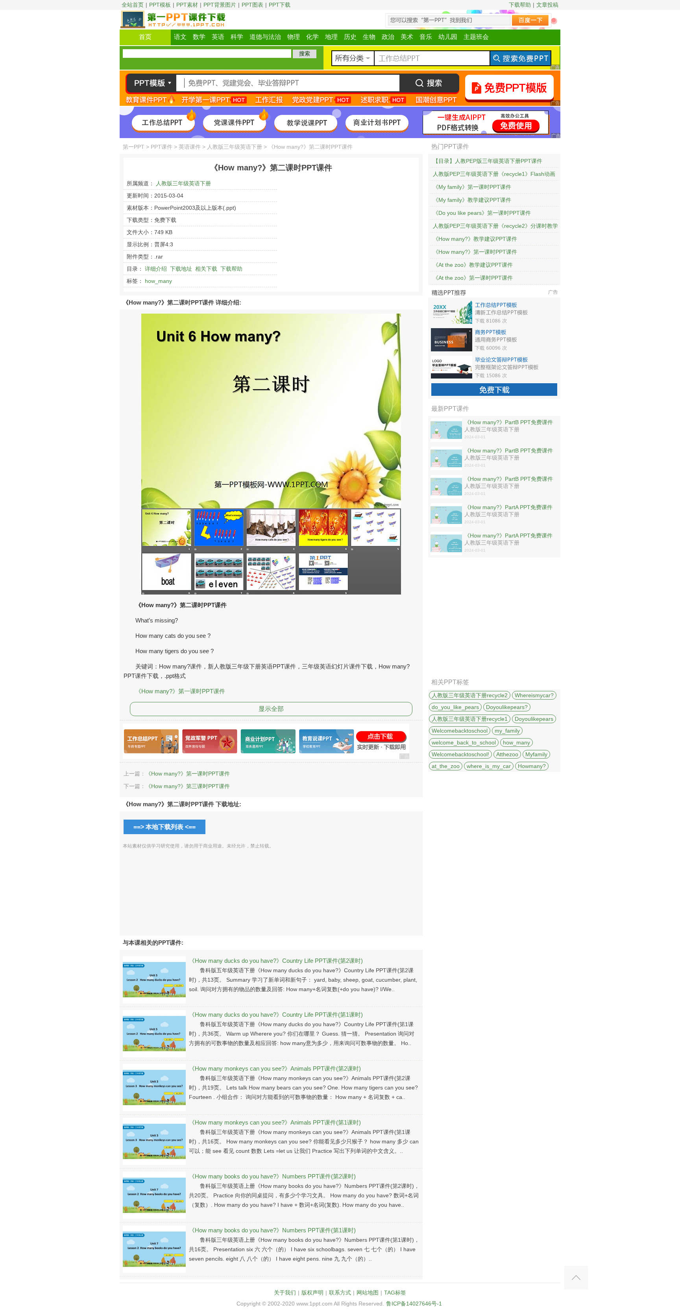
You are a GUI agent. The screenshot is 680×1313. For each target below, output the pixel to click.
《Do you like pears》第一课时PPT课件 (482, 213)
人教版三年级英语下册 (234, 147)
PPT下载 (279, 5)
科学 (237, 36)
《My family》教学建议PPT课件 (472, 200)
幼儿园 (447, 36)
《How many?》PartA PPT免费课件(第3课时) (508, 507)
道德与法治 (265, 36)
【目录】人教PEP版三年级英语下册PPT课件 (487, 161)
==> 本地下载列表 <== (164, 827)
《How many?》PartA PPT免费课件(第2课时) (508, 535)
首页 (145, 36)
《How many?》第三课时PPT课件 (188, 786)
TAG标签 (395, 1292)
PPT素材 (187, 5)
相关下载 (206, 269)
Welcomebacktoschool (460, 731)
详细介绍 (156, 269)
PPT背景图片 (219, 5)
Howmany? (532, 766)
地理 (331, 36)
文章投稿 (547, 5)
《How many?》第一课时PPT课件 (180, 691)
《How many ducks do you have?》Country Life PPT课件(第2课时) (276, 960)
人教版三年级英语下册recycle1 (470, 719)
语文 (180, 36)
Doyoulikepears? (507, 707)
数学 (199, 36)
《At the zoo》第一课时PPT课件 (473, 278)
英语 (218, 36)
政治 (388, 36)
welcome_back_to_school (464, 742)
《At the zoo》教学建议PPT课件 (473, 265)
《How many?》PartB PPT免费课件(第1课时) (508, 479)
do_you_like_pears (455, 707)
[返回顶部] (576, 1277)
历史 (350, 36)
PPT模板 (160, 5)
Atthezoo (507, 754)
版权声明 (312, 1292)
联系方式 (340, 1292)
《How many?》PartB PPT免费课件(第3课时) (508, 422)
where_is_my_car (489, 766)
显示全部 (271, 708)
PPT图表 (252, 5)
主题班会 (476, 36)
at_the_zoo (446, 766)
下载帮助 (520, 5)
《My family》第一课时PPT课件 (472, 187)
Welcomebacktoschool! (460, 754)
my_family (507, 731)
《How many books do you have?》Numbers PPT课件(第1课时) (272, 1230)
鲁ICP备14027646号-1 (414, 1303)
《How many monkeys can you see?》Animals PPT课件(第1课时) (275, 1122)
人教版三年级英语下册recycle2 (470, 695)
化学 (312, 36)
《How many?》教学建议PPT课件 (475, 239)
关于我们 (285, 1292)
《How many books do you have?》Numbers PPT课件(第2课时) (272, 1176)
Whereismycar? (534, 695)
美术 (407, 36)
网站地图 (368, 1292)
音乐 (425, 36)
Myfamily (536, 754)
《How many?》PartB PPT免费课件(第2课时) (508, 450)
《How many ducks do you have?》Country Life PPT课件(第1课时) (276, 1014)
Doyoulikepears (534, 719)
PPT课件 (161, 147)
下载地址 (181, 269)
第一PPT (133, 147)
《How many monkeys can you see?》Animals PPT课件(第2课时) (275, 1068)
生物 (369, 36)
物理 (293, 36)
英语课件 (190, 147)
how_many (158, 281)
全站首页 (133, 5)
